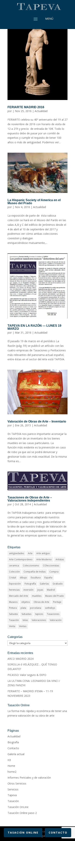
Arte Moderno (44, 559)
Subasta (13, 614)
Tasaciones (53, 614)
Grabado (58, 583)
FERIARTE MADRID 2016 (26, 107)
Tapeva (12, 795)
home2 (12, 771)
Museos (13, 602)
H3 (9, 760)
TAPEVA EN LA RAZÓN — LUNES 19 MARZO (34, 327)
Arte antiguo (43, 553)
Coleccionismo (31, 565)
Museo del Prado (54, 595)
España (48, 577)
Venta (12, 626)
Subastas (26, 614)
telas (25, 620)
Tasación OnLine (18, 807)
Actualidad (41, 111)
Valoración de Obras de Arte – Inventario (37, 421)
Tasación (14, 620)
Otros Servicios (17, 783)
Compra (53, 571)
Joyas (40, 589)
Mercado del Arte (18, 595)
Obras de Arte (41, 602)
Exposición (15, 583)
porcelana (35, 608)
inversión (28, 589)
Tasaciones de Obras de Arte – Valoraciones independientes (30, 499)
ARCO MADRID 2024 (20, 658)
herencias (14, 589)
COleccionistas (51, 565)
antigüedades (16, 553)
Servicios (13, 789)
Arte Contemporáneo (20, 559)
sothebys (50, 608)
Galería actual (16, 754)
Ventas (22, 626)
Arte (30, 553)
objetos (25, 602)
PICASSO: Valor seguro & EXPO (27, 675)
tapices (39, 614)
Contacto (13, 748)
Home (11, 766)
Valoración (56, 620)
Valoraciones (39, 620)
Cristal (12, 577)
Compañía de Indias (35, 571)
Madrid (51, 589)
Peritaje (57, 602)
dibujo (23, 577)
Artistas (60, 559)
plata (23, 608)
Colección (14, 571)
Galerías (44, 583)
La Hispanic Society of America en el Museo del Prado (34, 201)
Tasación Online (23, 832)
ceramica (14, 565)
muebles (36, 595)
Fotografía (30, 583)
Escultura (36, 577)
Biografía (13, 742)
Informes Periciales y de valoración (29, 777)
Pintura (13, 608)
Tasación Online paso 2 (22, 813)
